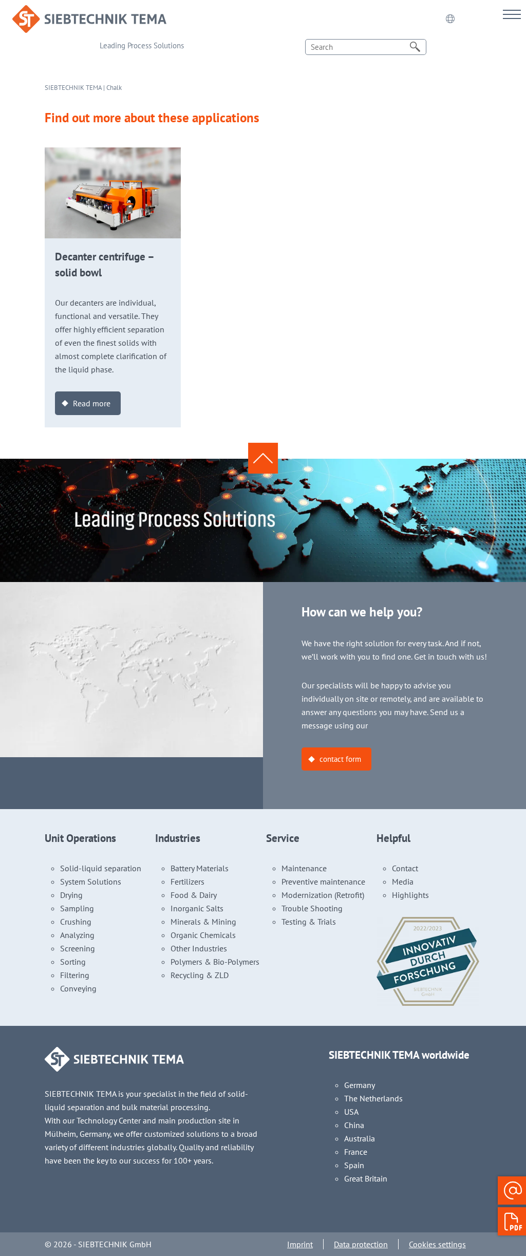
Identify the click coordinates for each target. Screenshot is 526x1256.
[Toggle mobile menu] (512, 14)
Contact (405, 868)
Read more (91, 403)
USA (351, 1112)
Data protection (361, 1244)
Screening (77, 948)
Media (403, 881)
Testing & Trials (308, 921)
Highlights (410, 895)
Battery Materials (200, 868)
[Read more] (113, 154)
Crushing (75, 921)
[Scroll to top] (263, 458)
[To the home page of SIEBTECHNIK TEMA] (89, 12)
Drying (71, 895)
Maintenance (304, 868)
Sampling (77, 908)
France (355, 1152)
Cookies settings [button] (437, 1244)
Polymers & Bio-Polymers (215, 962)
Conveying (78, 988)
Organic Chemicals (203, 935)
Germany (359, 1085)
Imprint (300, 1244)
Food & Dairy (194, 895)
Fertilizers (187, 881)
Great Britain (365, 1178)
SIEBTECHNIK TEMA (73, 87)
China (354, 1125)
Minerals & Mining (203, 921)
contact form (340, 759)
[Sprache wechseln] (450, 19)
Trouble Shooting (312, 908)
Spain (354, 1165)
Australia (359, 1138)
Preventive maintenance (323, 881)
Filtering (74, 975)
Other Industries (199, 948)
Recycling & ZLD (200, 975)
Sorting (73, 962)
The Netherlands (373, 1098)
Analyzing (77, 935)
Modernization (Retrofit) (322, 895)
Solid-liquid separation (100, 868)
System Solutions (90, 881)
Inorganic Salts (197, 908)
